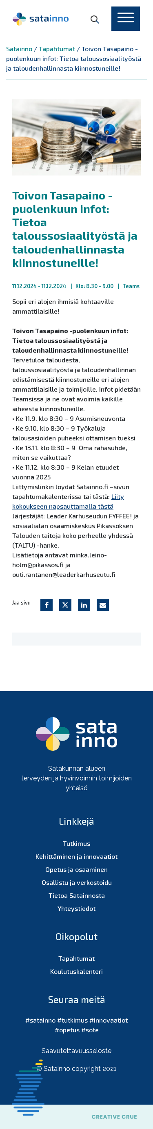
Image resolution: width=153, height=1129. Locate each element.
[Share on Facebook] (46, 605)
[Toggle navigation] (125, 19)
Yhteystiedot (76, 908)
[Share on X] (65, 605)
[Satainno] (41, 19)
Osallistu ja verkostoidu (77, 882)
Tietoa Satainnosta (77, 895)
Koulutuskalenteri (76, 971)
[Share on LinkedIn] (84, 605)
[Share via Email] (103, 605)
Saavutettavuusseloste (76, 1051)
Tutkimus (76, 843)
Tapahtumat (76, 958)
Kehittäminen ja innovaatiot (76, 856)
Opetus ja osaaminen (76, 869)
